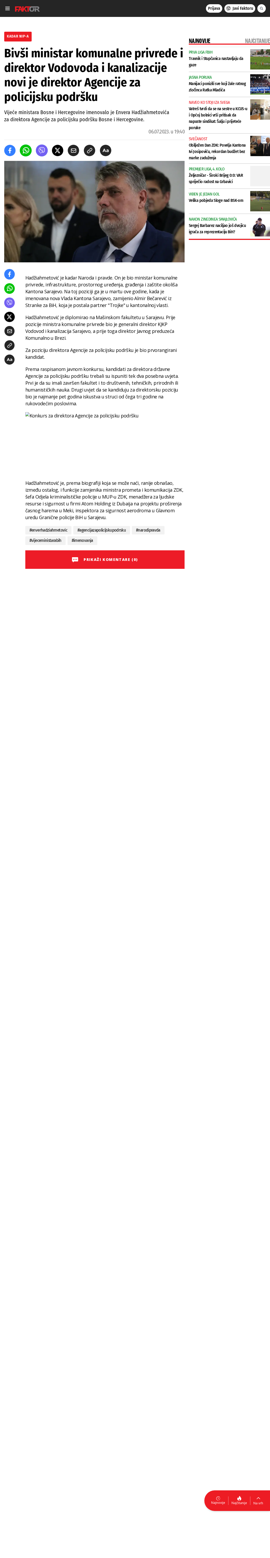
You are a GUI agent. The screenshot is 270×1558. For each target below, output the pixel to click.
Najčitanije (239, 1503)
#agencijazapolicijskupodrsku (102, 530)
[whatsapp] (26, 150)
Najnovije (218, 1502)
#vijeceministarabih (45, 540)
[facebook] (10, 150)
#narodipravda (148, 530)
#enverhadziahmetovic (48, 530)
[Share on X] (57, 150)
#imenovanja (82, 540)
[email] (73, 150)
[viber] (42, 150)
